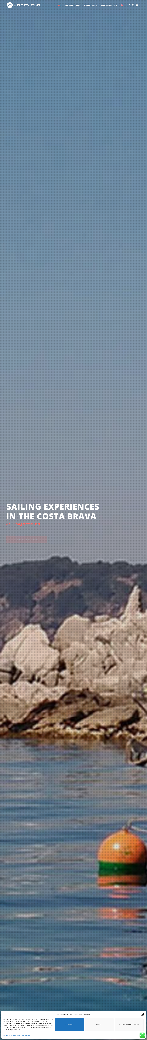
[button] (142, 1014)
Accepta (69, 1025)
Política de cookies (9, 1035)
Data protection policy (24, 1035)
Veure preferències (129, 1025)
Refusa (99, 1025)
